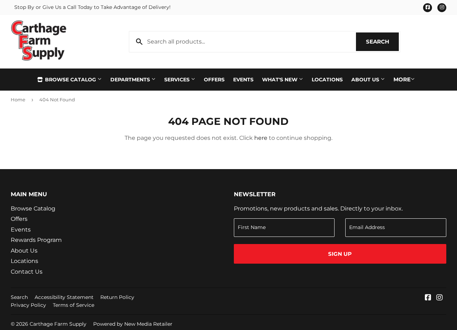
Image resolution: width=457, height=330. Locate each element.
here (260, 137)
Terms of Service (73, 305)
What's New (280, 79)
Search (382, 41)
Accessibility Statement (64, 297)
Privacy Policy (28, 305)
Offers (214, 79)
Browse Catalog (70, 79)
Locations (327, 79)
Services (177, 79)
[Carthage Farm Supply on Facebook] (428, 298)
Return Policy (117, 297)
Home (18, 99)
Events (243, 79)
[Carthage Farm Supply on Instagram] (439, 298)
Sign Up (340, 253)
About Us (366, 79)
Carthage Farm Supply (58, 324)
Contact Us (26, 271)
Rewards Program (36, 240)
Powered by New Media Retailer (132, 324)
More (402, 79)
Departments (130, 79)
